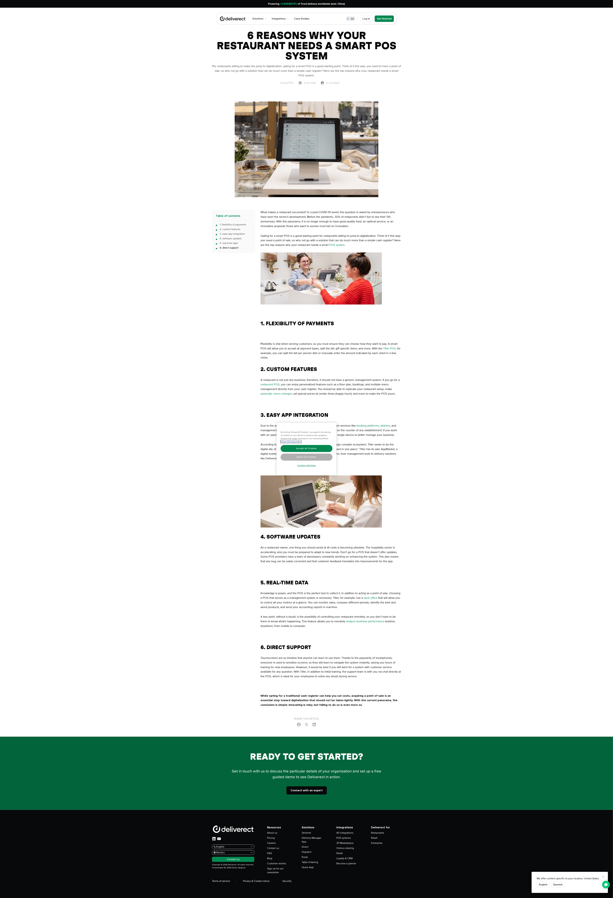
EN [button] (352, 18)
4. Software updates (231, 238)
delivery (385, 425)
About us (272, 832)
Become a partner (346, 863)
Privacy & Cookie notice (256, 881)
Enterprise (376, 843)
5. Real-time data (229, 243)
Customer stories (276, 863)
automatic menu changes (276, 393)
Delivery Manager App (311, 839)
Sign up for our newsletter (275, 870)
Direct (305, 846)
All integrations (344, 832)
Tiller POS (389, 348)
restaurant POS (270, 384)
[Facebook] (299, 724)
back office (370, 598)
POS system (337, 245)
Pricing (271, 838)
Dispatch (306, 852)
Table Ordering (310, 862)
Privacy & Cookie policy (291, 441)
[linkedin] (214, 839)
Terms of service (221, 881)
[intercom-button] (606, 884)
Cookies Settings (306, 465)
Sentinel (306, 832)
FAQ (269, 853)
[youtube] (219, 839)
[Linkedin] (314, 724)
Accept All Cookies (306, 448)
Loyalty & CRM (344, 858)
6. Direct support (229, 248)
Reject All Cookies (306, 457)
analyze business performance (365, 621)
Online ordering (345, 848)
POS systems (343, 838)
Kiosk (305, 857)
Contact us (273, 848)
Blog (269, 858)
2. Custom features (230, 229)
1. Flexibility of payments (233, 224)
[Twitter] (306, 724)
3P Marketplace (345, 843)
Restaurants (377, 832)
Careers (271, 843)
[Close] (603, 876)
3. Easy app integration (232, 234)
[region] (307, 449)
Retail (339, 853)
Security (286, 881)
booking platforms (367, 425)
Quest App (308, 867)
